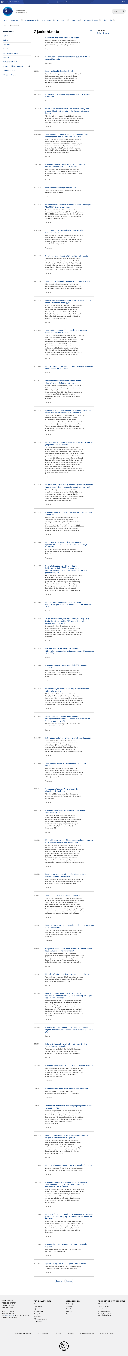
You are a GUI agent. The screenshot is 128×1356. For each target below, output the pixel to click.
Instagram (69, 1306)
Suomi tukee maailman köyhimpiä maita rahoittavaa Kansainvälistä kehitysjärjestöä (65, 875)
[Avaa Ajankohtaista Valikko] (37, 20)
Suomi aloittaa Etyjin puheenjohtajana (60, 71)
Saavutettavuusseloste (87, 1333)
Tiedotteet (6, 36)
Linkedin (68, 1309)
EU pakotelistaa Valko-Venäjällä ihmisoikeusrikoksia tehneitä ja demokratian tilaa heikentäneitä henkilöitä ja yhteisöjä (69, 486)
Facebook (69, 1311)
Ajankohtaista (9, 32)
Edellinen (59, 1281)
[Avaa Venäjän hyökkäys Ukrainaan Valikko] (29, 66)
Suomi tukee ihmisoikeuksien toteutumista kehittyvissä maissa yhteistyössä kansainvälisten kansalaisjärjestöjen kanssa (67, 111)
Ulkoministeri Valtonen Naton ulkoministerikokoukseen (66, 1089)
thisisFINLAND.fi (103, 1309)
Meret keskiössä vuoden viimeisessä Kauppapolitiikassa (67, 974)
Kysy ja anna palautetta (107, 1333)
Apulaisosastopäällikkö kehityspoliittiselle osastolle (65, 1263)
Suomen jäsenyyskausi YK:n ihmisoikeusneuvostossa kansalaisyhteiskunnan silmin (66, 331)
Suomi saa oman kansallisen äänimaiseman (62, 895)
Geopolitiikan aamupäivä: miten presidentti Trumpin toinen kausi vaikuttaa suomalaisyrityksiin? (68, 949)
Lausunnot (6, 45)
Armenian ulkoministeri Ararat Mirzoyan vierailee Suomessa (68, 1165)
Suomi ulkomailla (103, 1306)
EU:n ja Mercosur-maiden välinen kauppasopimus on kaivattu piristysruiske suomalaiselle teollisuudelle (69, 841)
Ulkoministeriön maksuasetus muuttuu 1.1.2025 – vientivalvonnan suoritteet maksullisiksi (65, 165)
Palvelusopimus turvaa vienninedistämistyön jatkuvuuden (68, 738)
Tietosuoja (58, 1333)
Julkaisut (6, 57)
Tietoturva (70, 1333)
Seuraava (69, 1281)
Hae (123, 11)
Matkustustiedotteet (10, 62)
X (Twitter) (69, 1304)
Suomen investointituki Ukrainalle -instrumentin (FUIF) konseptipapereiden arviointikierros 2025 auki (67, 135)
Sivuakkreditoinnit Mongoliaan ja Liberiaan (62, 188)
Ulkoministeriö (102, 1304)
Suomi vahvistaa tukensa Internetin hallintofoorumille (66, 256)
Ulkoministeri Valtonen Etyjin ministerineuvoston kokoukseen (69, 1065)
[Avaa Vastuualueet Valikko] (22, 20)
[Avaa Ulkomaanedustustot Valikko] (100, 20)
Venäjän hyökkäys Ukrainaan (13, 66)
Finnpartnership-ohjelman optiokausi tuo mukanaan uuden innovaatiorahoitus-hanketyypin (68, 301)
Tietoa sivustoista (43, 1333)
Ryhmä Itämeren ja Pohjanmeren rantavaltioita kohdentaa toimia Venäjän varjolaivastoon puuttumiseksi (68, 411)
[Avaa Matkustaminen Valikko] (53, 20)
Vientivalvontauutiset (10, 53)
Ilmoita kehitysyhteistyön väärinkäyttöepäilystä (106, 1315)
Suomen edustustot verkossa (22, 1333)
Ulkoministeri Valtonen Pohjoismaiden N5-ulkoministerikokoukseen (61, 790)
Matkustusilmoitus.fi (104, 1311)
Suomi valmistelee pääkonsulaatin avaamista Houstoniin (67, 281)
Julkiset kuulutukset (10, 75)
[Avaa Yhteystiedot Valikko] (114, 20)
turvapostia (8, 1315)
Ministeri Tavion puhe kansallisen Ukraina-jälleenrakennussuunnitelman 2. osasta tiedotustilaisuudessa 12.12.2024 (69, 651)
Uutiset (5, 40)
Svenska (65, 2)
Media (124, 2)
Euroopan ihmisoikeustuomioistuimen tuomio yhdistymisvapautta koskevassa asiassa (63, 382)
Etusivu (5, 25)
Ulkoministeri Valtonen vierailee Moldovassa (62, 38)
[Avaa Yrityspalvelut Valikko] (68, 20)
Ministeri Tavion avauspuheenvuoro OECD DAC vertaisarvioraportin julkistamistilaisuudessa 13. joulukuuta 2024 (68, 604)
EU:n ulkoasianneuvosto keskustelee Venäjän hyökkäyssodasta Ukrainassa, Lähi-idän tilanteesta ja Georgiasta (66, 544)
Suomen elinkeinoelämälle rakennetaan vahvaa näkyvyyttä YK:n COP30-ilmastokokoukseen (68, 206)
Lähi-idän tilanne (9, 70)
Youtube (68, 1314)
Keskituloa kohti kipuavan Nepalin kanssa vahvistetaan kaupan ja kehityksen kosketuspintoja (66, 1136)
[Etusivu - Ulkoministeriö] (18, 11)
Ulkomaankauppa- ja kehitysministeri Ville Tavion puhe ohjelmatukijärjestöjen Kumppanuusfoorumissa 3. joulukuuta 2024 (69, 1029)
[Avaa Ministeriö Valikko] (80, 20)
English (72, 2)
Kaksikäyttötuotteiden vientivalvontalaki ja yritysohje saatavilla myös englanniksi (66, 1045)
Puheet (5, 49)
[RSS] (91, 31)
